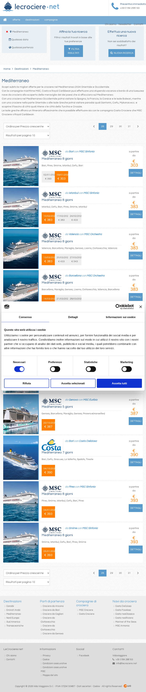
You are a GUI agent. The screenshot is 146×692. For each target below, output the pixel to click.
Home (7, 69)
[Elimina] (7, 31)
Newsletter (125, 24)
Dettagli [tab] (73, 316)
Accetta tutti (119, 383)
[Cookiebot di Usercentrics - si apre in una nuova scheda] (118, 306)
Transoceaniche (15, 625)
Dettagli (135, 173)
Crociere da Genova (53, 633)
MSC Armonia (122, 625)
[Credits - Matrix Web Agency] (127, 686)
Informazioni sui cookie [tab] (120, 316)
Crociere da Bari (51, 610)
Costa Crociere (86, 614)
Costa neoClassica (124, 614)
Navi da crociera (125, 601)
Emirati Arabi (13, 610)
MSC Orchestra (93, 234)
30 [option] (120, 126)
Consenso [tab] (25, 316)
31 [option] (129, 126)
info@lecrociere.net (126, 663)
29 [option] (111, 126)
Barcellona (75, 275)
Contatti (138, 24)
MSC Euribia (90, 399)
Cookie (46, 659)
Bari (71, 151)
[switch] (55, 369)
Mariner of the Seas (125, 622)
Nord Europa (12, 618)
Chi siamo (110, 24)
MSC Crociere (86, 610)
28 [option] (102, 126)
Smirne (73, 528)
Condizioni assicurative (55, 663)
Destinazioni (22, 69)
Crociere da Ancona (53, 606)
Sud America (13, 622)
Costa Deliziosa (88, 441)
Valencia (74, 234)
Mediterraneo (13, 614)
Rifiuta (27, 383)
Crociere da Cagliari (53, 614)
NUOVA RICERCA (123, 53)
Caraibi (10, 606)
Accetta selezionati (73, 383)
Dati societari (84, 686)
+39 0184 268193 (124, 659)
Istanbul (73, 193)
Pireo (72, 486)
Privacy (46, 655)
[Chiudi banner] (140, 306)
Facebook (84, 655)
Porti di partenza (52, 601)
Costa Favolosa (123, 610)
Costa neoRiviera (124, 618)
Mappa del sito (50, 675)
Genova (73, 399)
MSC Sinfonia (86, 151)
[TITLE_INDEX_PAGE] (31, 10)
